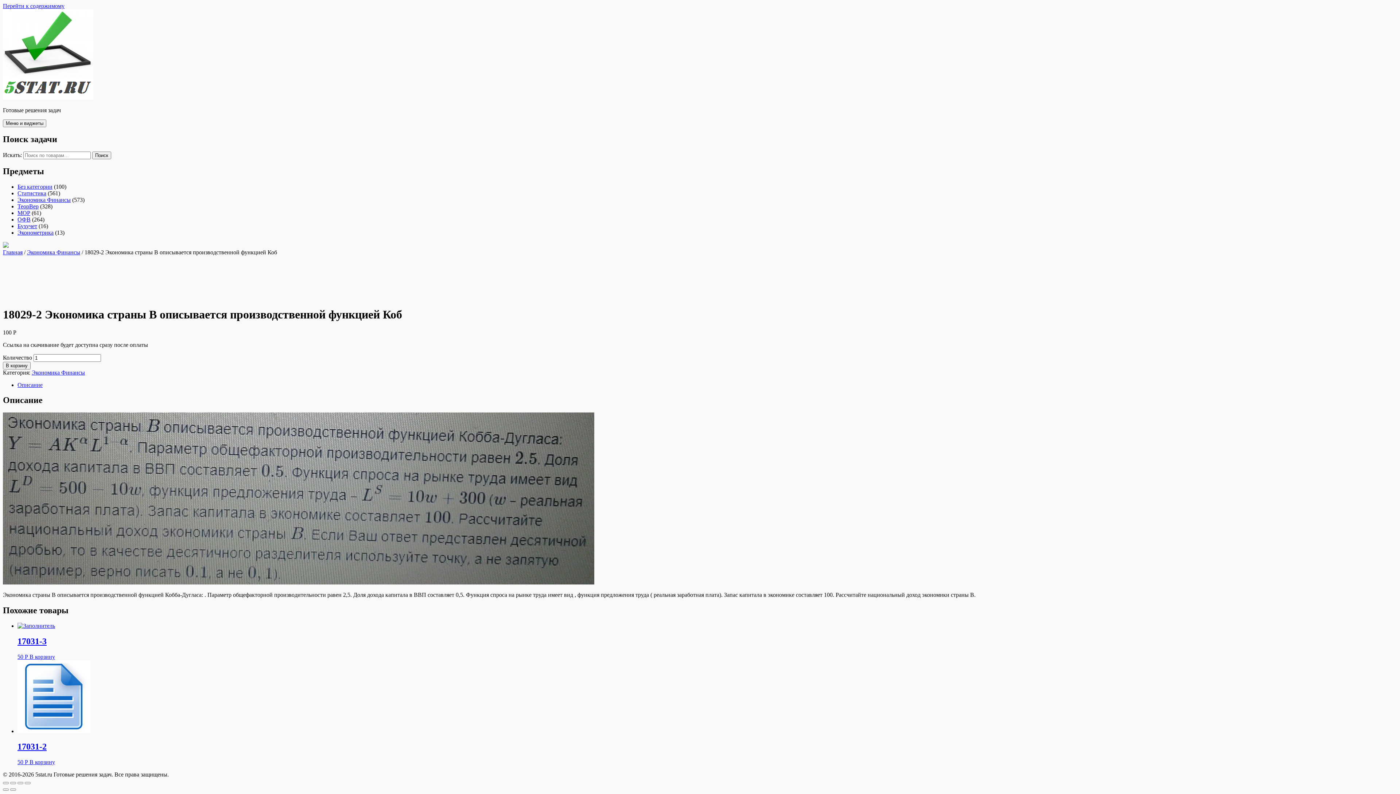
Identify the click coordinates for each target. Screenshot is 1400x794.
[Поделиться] (13, 783)
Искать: (12, 155)
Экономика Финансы (44, 200)
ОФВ (24, 219)
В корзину (17, 365)
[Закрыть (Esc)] (6, 783)
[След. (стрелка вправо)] (13, 790)
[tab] (707, 385)
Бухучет (27, 226)
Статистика (32, 193)
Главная (13, 252)
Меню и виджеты (24, 123)
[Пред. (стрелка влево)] (6, 790)
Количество (17, 358)
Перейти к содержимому (34, 6)
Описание (30, 385)
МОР (24, 213)
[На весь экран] (20, 783)
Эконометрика (36, 233)
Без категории (35, 187)
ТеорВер (28, 206)
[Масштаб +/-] (28, 783)
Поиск (101, 155)
